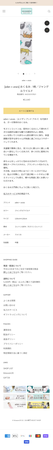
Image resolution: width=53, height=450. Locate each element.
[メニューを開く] (4, 11)
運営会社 (7, 329)
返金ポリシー (9, 339)
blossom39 (8, 373)
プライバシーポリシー (13, 343)
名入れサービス (10, 193)
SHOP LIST (8, 368)
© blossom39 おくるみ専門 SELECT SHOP (26, 420)
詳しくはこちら (10, 272)
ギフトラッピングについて (15, 314)
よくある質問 (9, 300)
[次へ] (34, 73)
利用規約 (7, 348)
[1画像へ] (23, 74)
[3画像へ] (29, 74)
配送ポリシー (9, 334)
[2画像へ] (26, 74)
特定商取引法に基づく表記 (15, 353)
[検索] (49, 11)
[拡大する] (47, 23)
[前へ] (18, 73)
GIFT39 (6, 377)
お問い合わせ (9, 305)
